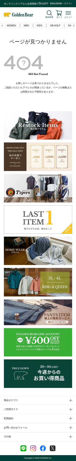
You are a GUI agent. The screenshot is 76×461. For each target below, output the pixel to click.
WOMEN (11, 25)
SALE (71, 25)
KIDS (39, 25)
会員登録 (32, 3)
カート (59, 17)
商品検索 (49, 17)
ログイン (68, 3)
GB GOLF (55, 25)
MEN (26, 25)
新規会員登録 (56, 3)
